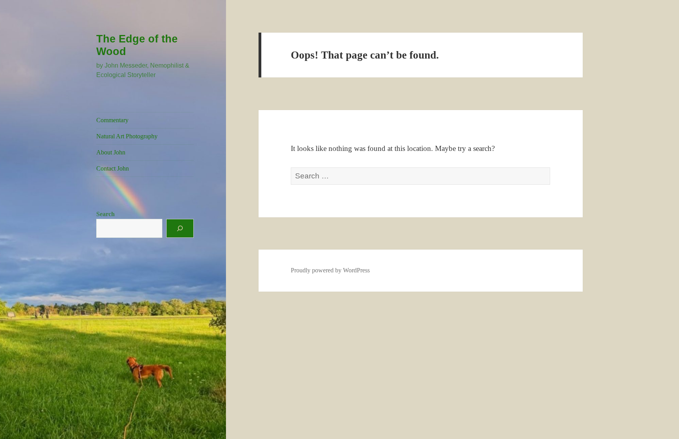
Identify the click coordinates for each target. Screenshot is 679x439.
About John (110, 152)
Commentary (112, 120)
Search (105, 214)
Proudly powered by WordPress (330, 270)
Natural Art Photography (127, 136)
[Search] (180, 228)
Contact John (112, 168)
